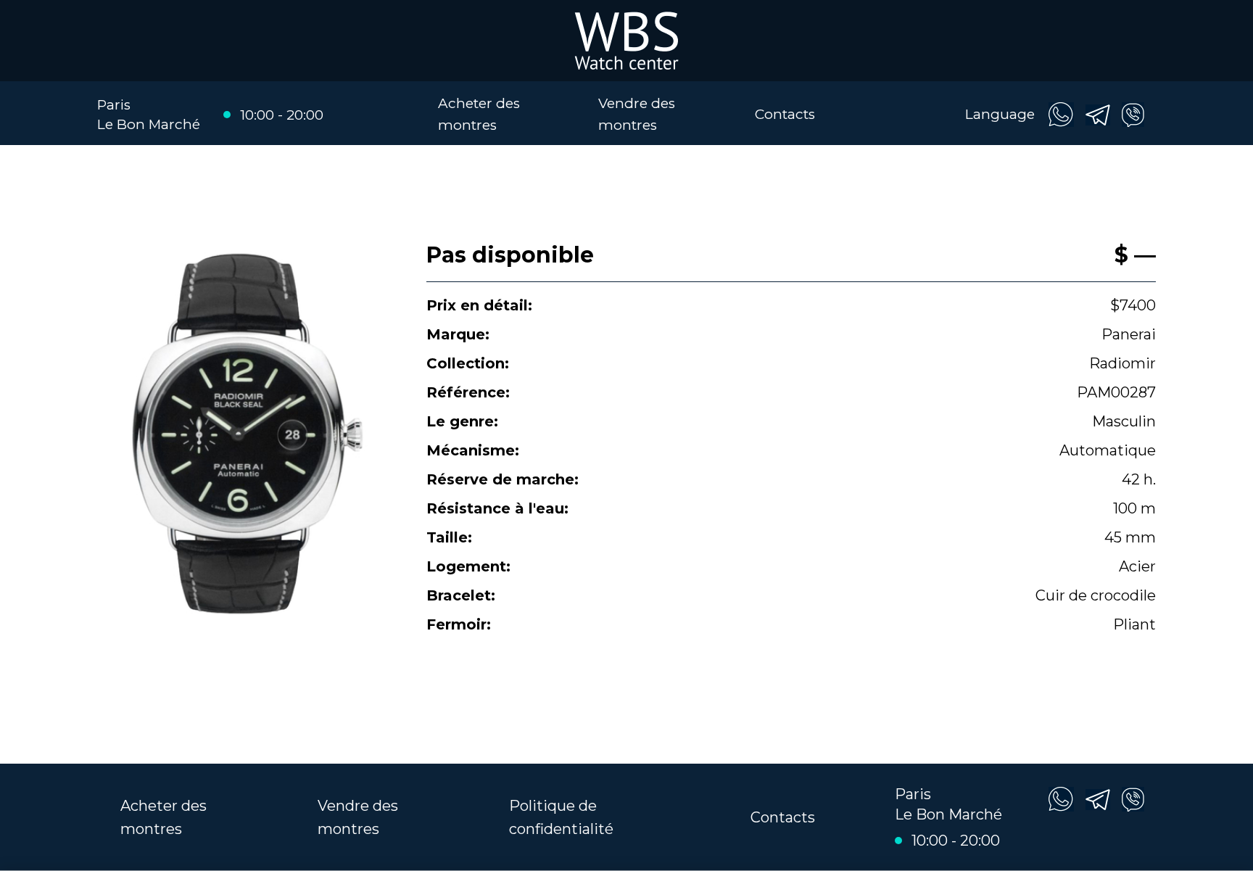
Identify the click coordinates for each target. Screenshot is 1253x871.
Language (1000, 114)
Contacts (785, 114)
